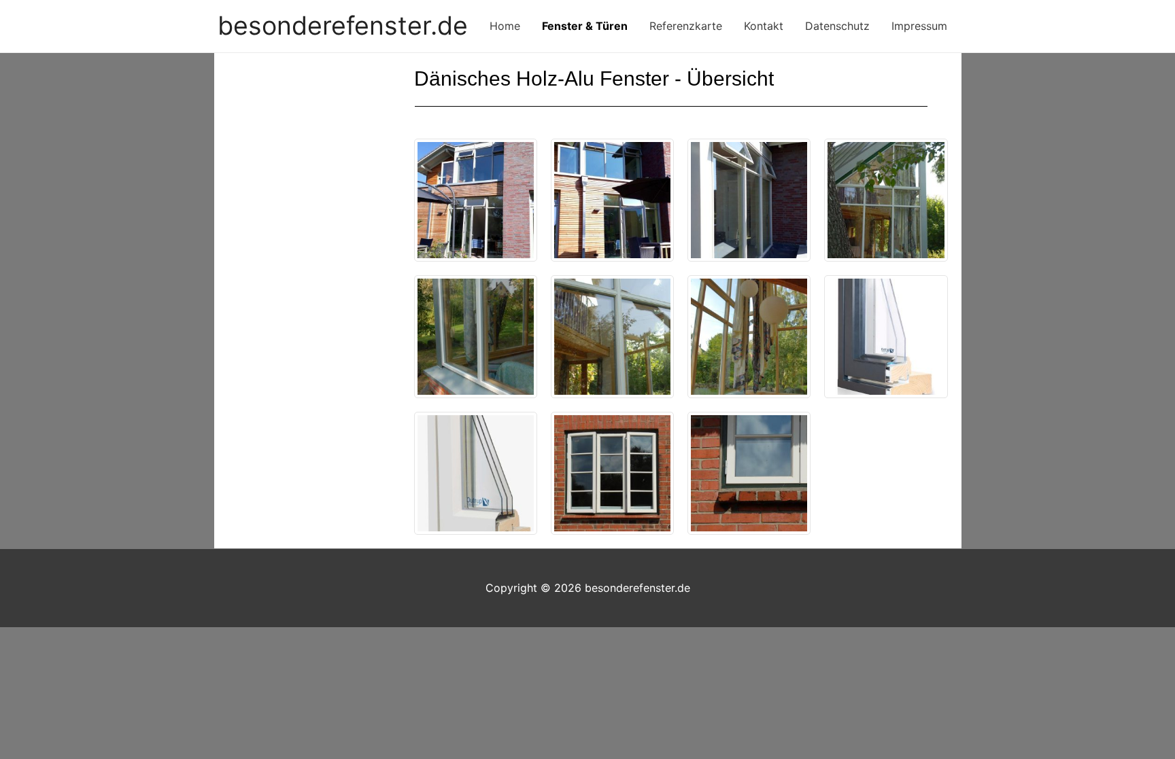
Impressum (919, 26)
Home (505, 26)
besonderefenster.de (343, 25)
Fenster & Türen (585, 26)
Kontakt (763, 26)
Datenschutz (837, 26)
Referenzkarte (685, 26)
